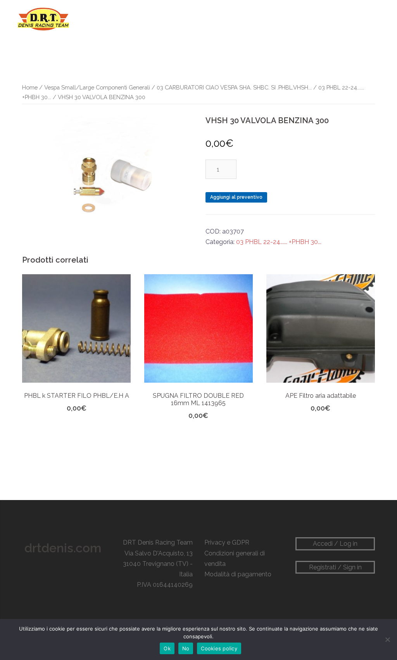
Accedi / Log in (335, 543)
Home (30, 87)
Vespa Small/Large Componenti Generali (97, 87)
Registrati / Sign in (335, 567)
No (186, 648)
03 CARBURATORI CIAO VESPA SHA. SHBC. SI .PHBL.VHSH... (234, 87)
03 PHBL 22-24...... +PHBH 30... (278, 242)
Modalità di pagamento (237, 574)
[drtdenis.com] (42, 18)
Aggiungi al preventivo (236, 197)
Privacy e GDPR (226, 542)
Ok (167, 648)
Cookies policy (219, 648)
